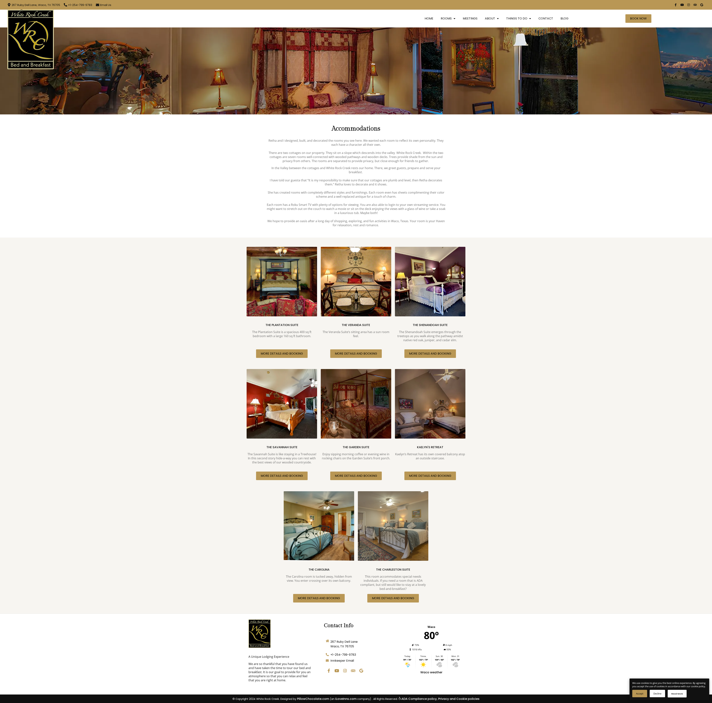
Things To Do (516, 18)
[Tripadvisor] (695, 5)
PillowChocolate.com (313, 699)
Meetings (470, 18)
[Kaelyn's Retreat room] (430, 404)
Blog (564, 18)
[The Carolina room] (319, 526)
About (490, 18)
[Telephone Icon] (65, 4)
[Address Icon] (9, 4)
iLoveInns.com (346, 699)
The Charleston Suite (393, 569)
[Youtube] (682, 5)
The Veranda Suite (356, 325)
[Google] (702, 5)
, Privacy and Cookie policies (458, 699)
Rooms (446, 18)
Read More (677, 693)
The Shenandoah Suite (430, 325)
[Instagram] (689, 5)
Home (429, 18)
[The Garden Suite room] (356, 404)
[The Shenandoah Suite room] (430, 281)
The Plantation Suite (282, 325)
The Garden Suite (356, 447)
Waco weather (431, 672)
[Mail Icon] (97, 4)
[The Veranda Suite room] (356, 281)
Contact (545, 18)
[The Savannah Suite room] (282, 404)
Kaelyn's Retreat (430, 447)
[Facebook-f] (676, 5)
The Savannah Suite (281, 447)
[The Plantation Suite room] (282, 281)
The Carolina (319, 569)
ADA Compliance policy (419, 699)
